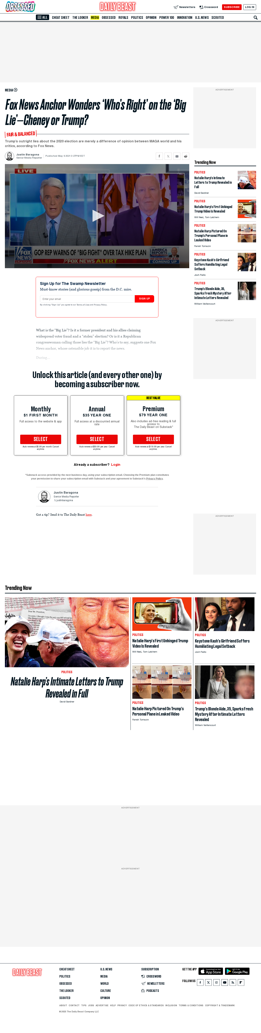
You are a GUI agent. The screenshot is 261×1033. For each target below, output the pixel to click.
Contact (74, 1005)
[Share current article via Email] (176, 156)
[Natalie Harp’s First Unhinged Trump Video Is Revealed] (247, 217)
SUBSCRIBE (232, 7)
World (104, 983)
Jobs (91, 1005)
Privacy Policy (100, 305)
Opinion (151, 17)
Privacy (122, 1005)
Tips (83, 1005)
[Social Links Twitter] (208, 983)
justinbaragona (64, 500)
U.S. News (202, 17)
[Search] (256, 18)
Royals (123, 17)
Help (113, 1005)
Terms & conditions (191, 1005)
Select (41, 439)
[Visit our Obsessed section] (33, 7)
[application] (97, 216)
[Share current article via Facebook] (159, 156)
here (89, 514)
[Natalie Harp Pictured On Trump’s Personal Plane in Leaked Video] (247, 241)
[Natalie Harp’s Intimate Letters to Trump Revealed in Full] (247, 188)
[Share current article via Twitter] (168, 156)
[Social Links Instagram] (216, 983)
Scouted (217, 17)
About (63, 1005)
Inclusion (171, 1005)
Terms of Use (83, 305)
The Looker (80, 17)
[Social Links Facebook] (200, 983)
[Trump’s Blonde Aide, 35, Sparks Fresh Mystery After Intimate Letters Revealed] (247, 299)
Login (115, 465)
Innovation (184, 17)
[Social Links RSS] (233, 983)
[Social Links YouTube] (224, 983)
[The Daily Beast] (117, 7)
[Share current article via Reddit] (185, 156)
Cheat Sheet (61, 17)
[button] (97, 216)
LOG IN (249, 7)
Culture (105, 990)
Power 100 (166, 17)
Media (95, 17)
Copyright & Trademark (220, 1005)
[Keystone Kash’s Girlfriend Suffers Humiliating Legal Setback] (247, 270)
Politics (137, 17)
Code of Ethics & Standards (146, 1005)
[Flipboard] (241, 983)
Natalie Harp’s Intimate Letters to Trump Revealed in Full (67, 687)
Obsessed (109, 17)
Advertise (102, 1005)
